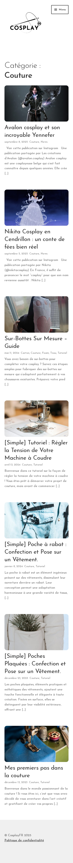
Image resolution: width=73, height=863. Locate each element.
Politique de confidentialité (24, 840)
